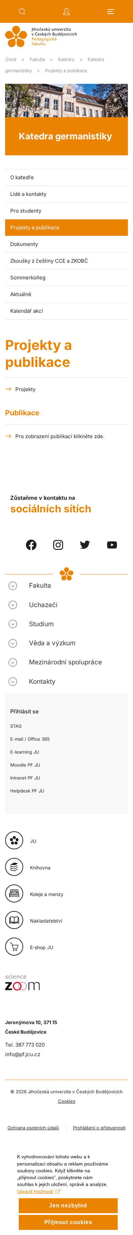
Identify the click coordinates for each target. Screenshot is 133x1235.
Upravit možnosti (35, 1191)
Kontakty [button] (42, 681)
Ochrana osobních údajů (33, 1127)
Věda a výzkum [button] (52, 643)
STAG (16, 726)
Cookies (66, 1101)
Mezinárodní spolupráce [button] (65, 662)
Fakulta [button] (40, 585)
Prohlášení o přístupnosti (99, 1127)
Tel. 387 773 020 (25, 1044)
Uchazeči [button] (43, 605)
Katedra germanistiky (65, 136)
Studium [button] (41, 624)
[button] (22, 11)
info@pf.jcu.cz (22, 1054)
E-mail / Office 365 (30, 739)
